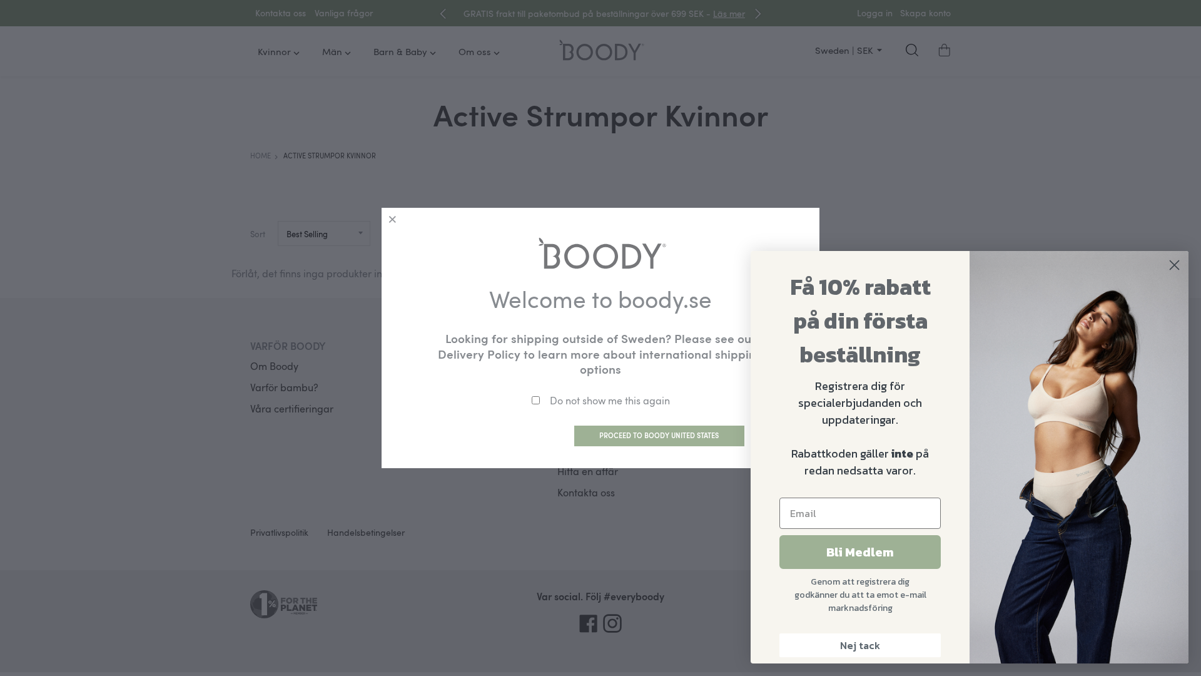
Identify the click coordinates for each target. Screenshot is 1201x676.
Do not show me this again (610, 400)
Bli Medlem (860, 552)
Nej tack (860, 645)
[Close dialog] (1174, 265)
